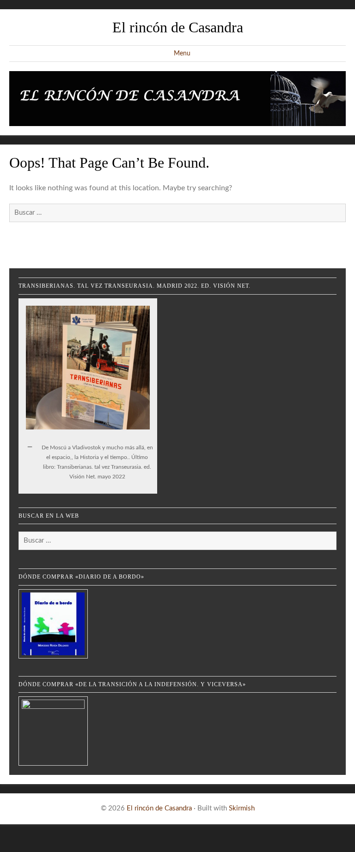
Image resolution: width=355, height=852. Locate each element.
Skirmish (242, 808)
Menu (182, 53)
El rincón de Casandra (177, 27)
